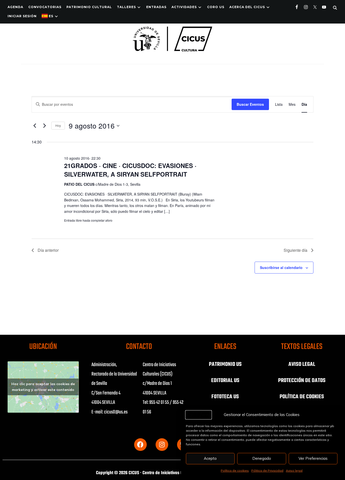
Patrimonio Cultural (89, 7)
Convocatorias (44, 7)
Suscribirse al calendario (281, 267)
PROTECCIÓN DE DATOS (302, 380)
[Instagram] (162, 444)
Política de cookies (235, 470)
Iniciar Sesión (22, 16)
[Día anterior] (35, 126)
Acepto (210, 458)
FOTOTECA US (225, 396)
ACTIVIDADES (184, 7)
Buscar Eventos (250, 104)
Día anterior (48, 250)
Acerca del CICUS (247, 7)
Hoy (58, 125)
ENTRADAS (156, 7)
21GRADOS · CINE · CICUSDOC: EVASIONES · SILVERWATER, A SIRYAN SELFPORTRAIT (130, 169)
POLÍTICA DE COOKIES (302, 396)
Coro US (215, 7)
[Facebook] (140, 444)
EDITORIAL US (225, 380)
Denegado (261, 458)
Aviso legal (294, 470)
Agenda (15, 7)
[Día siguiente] (44, 126)
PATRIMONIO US (225, 364)
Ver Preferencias (313, 458)
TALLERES (126, 7)
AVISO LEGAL (301, 364)
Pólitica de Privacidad (267, 470)
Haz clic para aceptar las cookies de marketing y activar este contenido (43, 387)
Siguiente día (295, 250)
